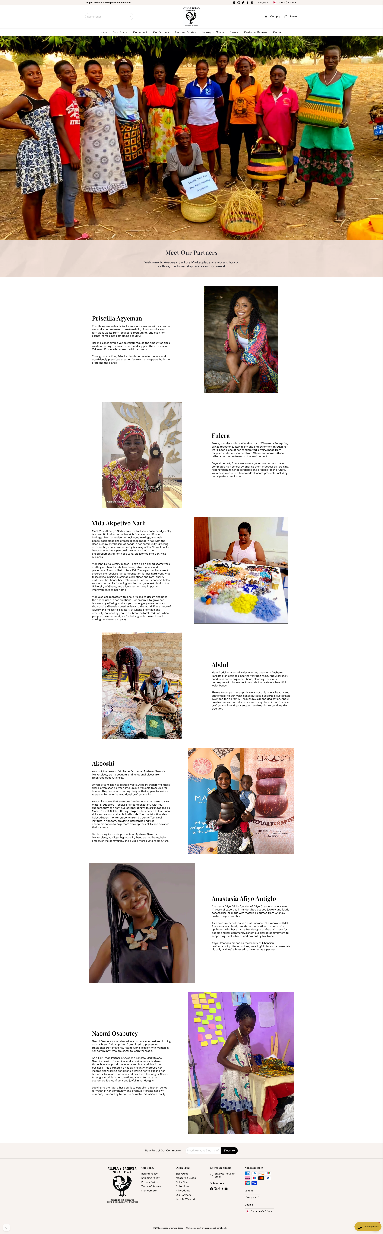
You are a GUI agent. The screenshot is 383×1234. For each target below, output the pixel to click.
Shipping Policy (150, 1177)
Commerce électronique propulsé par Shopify (206, 1228)
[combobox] (109, 16)
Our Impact (140, 32)
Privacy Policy (149, 1182)
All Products (183, 1190)
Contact (278, 32)
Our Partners (161, 32)
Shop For (119, 32)
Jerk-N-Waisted (185, 1199)
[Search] (130, 16)
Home (103, 32)
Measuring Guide (186, 1177)
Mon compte (149, 1190)
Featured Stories (185, 32)
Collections (182, 1186)
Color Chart (182, 1182)
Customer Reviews (255, 32)
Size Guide (182, 1173)
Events (234, 32)
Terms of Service (151, 1186)
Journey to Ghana (213, 32)
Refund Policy (149, 1173)
